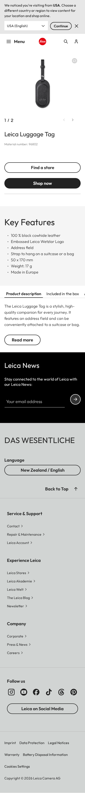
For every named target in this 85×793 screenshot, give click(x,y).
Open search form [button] (65, 41)
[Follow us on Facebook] (36, 692)
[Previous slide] (64, 120)
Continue (61, 26)
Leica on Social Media (42, 708)
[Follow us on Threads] (61, 692)
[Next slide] (72, 120)
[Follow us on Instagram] (11, 692)
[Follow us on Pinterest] (73, 692)
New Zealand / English (43, 470)
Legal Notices (58, 743)
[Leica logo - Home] (42, 41)
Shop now (42, 183)
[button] (76, 489)
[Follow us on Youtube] (23, 692)
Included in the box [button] (62, 293)
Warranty (11, 754)
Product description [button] (23, 293)
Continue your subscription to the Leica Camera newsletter (75, 399)
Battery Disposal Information (45, 754)
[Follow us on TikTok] (48, 692)
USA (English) (17, 26)
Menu (19, 41)
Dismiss (76, 26)
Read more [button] (22, 340)
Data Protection (31, 743)
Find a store (42, 167)
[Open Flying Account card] (76, 41)
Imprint (10, 743)
